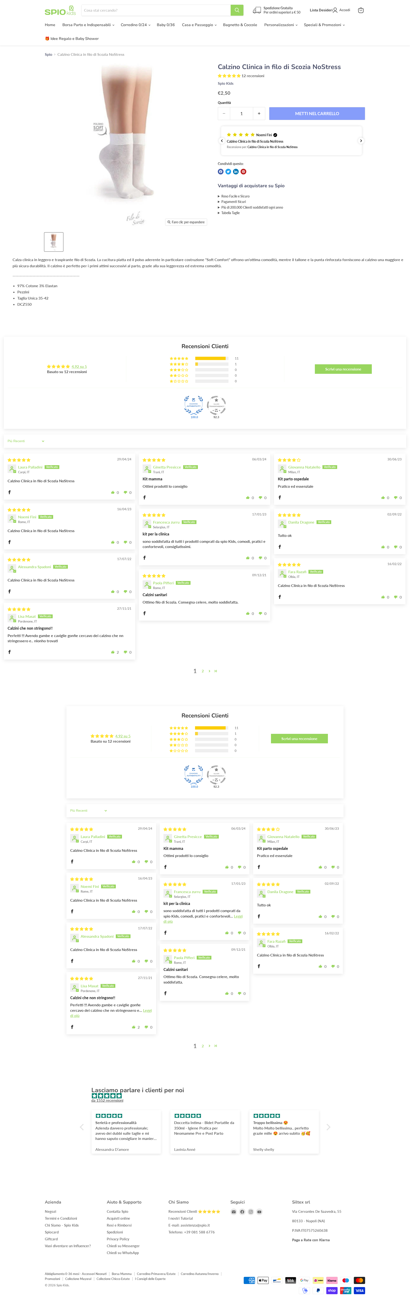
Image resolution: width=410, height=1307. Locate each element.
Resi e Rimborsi (119, 1225)
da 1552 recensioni (107, 1100)
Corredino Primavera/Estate (156, 1274)
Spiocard (52, 1232)
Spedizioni (115, 1232)
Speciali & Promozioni (323, 25)
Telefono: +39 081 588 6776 (191, 1232)
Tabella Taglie (230, 213)
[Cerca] (237, 10)
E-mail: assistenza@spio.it (189, 1225)
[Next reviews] (361, 141)
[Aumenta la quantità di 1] (259, 113)
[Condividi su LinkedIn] (236, 171)
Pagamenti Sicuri (233, 202)
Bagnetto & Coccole (240, 25)
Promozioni (52, 1279)
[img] (19, 460)
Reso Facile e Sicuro (235, 196)
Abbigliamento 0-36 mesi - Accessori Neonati (76, 1274)
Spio (48, 54)
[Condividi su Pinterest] (243, 171)
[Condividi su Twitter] (228, 171)
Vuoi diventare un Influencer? (68, 1246)
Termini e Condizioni (61, 1218)
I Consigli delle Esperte (150, 1279)
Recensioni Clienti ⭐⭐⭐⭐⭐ (194, 1211)
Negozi (50, 1211)
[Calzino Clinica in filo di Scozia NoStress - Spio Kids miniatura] (53, 242)
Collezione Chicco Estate (113, 1279)
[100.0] (193, 405)
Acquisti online (118, 1218)
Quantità (224, 103)
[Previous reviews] (222, 141)
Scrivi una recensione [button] (343, 369)
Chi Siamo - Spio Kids (62, 1225)
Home (50, 25)
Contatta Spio (117, 1211)
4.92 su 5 (79, 366)
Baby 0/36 (166, 25)
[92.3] (216, 405)
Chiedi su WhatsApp (123, 1253)
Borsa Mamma (122, 1274)
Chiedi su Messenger (123, 1246)
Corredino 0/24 (134, 25)
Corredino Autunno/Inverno (200, 1274)
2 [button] (203, 671)
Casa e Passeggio (198, 25)
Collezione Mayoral (78, 1279)
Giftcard (51, 1239)
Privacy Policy (118, 1239)
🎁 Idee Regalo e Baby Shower (72, 38)
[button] (230, 75)
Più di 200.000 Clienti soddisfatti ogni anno (252, 207)
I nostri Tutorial (180, 1218)
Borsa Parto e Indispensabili (87, 25)
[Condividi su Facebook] (221, 171)
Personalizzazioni (279, 25)
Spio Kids (225, 83)
